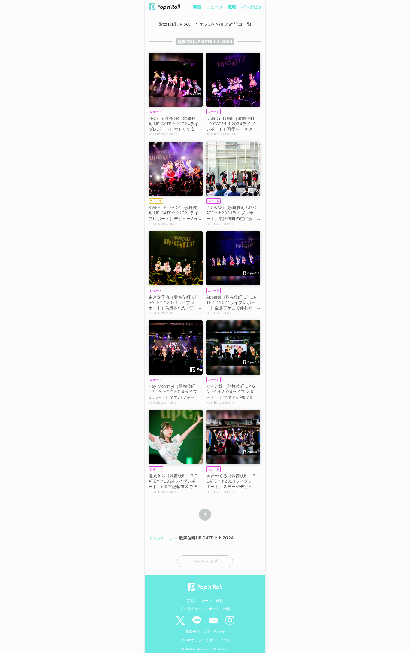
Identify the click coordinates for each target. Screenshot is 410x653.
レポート (212, 608)
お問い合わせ (214, 631)
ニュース (214, 6)
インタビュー (253, 6)
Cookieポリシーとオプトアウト (205, 640)
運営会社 (192, 631)
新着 (197, 6)
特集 (226, 608)
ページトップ (205, 561)
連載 (232, 6)
